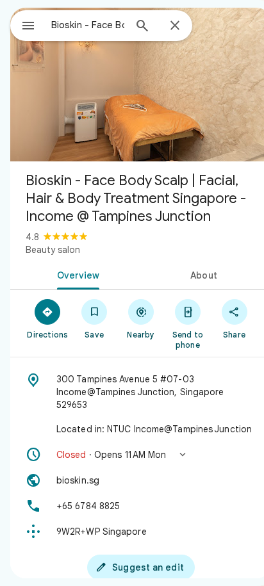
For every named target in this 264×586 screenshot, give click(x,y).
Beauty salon (53, 250)
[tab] (75, 274)
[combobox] (87, 25)
